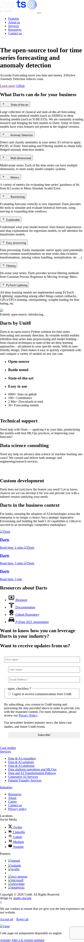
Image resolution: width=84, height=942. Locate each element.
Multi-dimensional (21, 158)
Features (13, 18)
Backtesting (18, 196)
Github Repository (27, 614)
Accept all (6, 919)
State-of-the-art (19, 104)
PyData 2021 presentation (32, 622)
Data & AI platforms (21, 765)
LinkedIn (18, 832)
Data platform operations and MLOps (32, 769)
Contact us (15, 33)
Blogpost (21, 600)
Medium (18, 842)
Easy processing (16, 242)
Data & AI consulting (22, 758)
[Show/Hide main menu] (39, 12)
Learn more (7, 86)
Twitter (17, 827)
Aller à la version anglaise (27, 940)
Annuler (5, 940)
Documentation (25, 607)
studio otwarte (22, 898)
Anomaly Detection (21, 135)
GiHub (20, 86)
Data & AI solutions (21, 762)
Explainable (13, 219)
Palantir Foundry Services (24, 780)
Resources (14, 29)
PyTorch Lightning (16, 285)
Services (13, 26)
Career (12, 801)
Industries (6, 787)
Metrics (15, 177)
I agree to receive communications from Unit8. (41, 694)
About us (14, 22)
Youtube (18, 847)
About (12, 798)
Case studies (8, 748)
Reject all (22, 919)
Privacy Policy (28, 715)
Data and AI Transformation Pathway (32, 773)
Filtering (10, 265)
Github (17, 837)
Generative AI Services (23, 776)
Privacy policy (17, 809)
